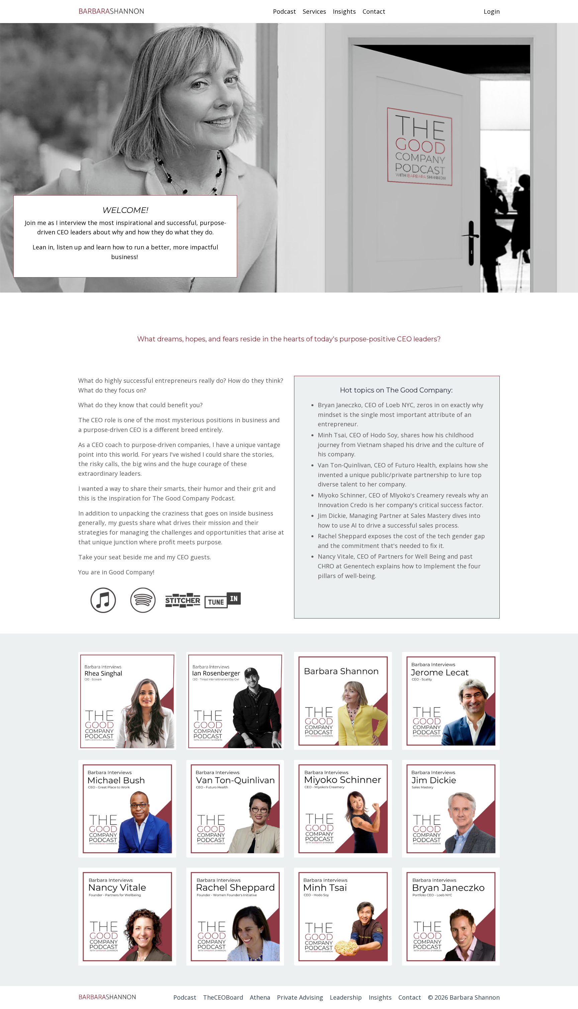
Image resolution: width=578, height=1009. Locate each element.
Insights (344, 11)
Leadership (346, 997)
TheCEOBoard (223, 997)
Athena (260, 997)
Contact (374, 11)
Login (492, 11)
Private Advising (300, 997)
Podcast (284, 11)
